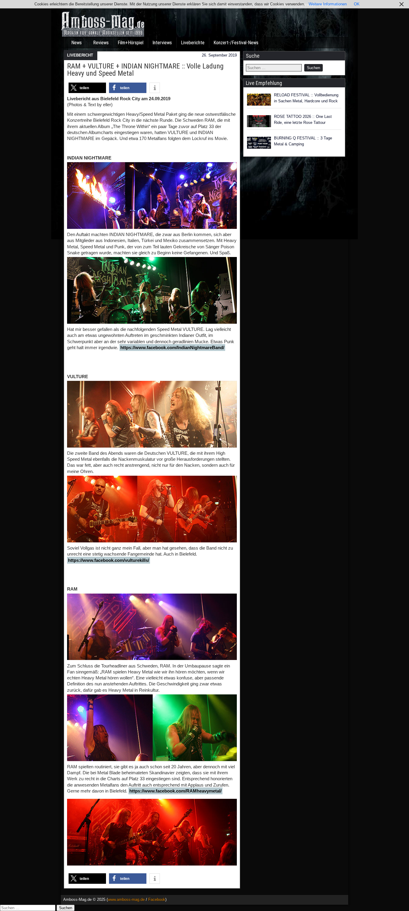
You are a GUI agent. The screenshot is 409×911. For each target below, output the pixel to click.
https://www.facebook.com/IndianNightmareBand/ (172, 347)
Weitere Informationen (328, 4)
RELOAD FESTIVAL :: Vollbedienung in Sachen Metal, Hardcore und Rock (306, 98)
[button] (87, 88)
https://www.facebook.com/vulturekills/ (108, 560)
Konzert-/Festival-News (235, 42)
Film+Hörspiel (130, 42)
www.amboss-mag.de (126, 899)
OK (357, 4)
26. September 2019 (219, 55)
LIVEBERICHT (80, 55)
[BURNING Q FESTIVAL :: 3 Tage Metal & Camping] (259, 143)
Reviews (101, 42)
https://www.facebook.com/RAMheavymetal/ (175, 790)
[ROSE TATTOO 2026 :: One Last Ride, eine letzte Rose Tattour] (259, 121)
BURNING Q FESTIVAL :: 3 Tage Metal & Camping (303, 141)
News (76, 42)
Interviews (162, 42)
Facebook (156, 899)
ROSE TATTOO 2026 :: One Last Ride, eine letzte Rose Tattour (303, 119)
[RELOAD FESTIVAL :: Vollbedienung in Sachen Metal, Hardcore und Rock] (259, 100)
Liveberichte (193, 42)
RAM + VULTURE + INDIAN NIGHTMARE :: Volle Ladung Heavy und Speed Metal (145, 69)
